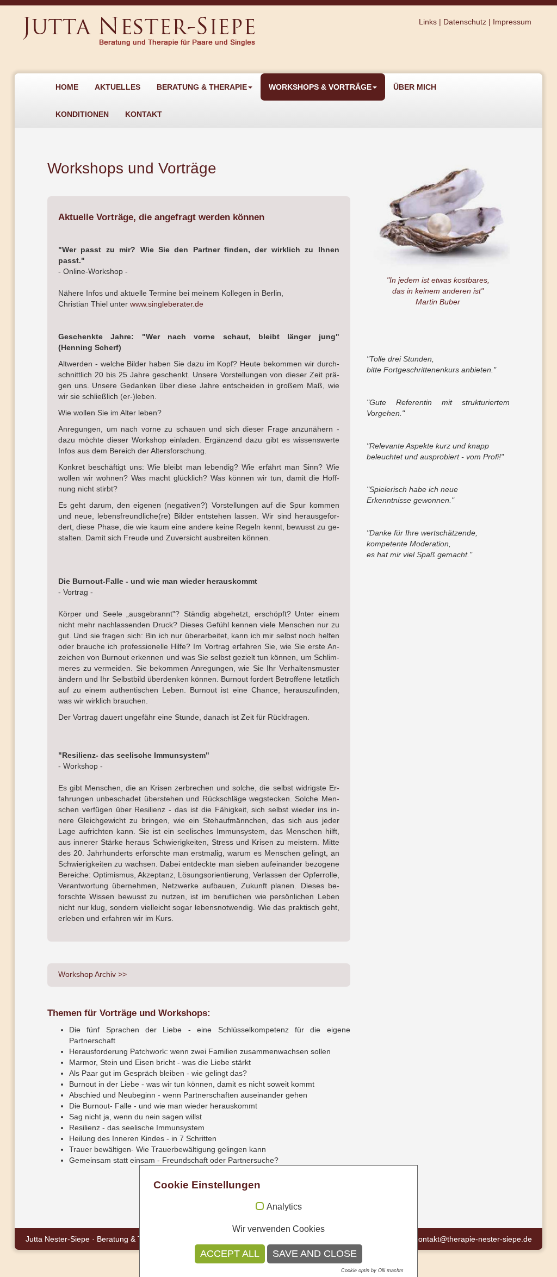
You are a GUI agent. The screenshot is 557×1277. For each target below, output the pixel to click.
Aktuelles (117, 87)
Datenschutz (464, 21)
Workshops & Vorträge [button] (320, 87)
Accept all (229, 1253)
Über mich (414, 87)
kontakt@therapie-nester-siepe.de (473, 1239)
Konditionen (82, 114)
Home (66, 87)
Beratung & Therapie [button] (202, 87)
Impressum (512, 21)
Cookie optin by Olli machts (372, 1270)
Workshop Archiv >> (92, 974)
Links (428, 21)
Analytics (284, 1206)
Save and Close (315, 1253)
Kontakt (143, 114)
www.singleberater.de (166, 304)
